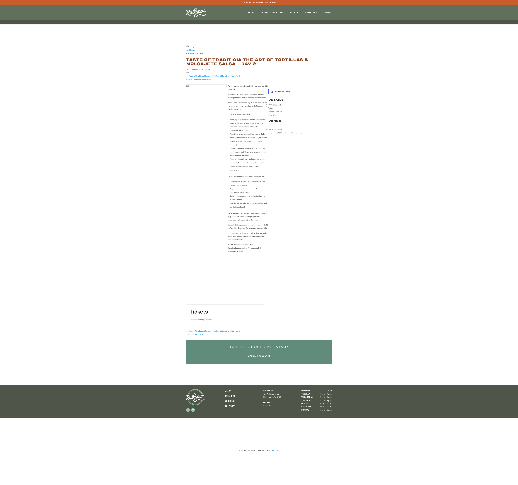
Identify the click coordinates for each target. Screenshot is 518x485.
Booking (230, 401)
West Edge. (275, 450)
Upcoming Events (259, 355)
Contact (311, 13)
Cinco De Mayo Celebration (199, 79)
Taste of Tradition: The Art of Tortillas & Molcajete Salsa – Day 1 (214, 76)
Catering (294, 13)
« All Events (190, 50)
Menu (252, 13)
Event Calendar (272, 13)
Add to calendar (282, 91)
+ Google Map (296, 133)
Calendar (230, 396)
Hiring (327, 13)
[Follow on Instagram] (193, 410)
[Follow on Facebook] (188, 410)
